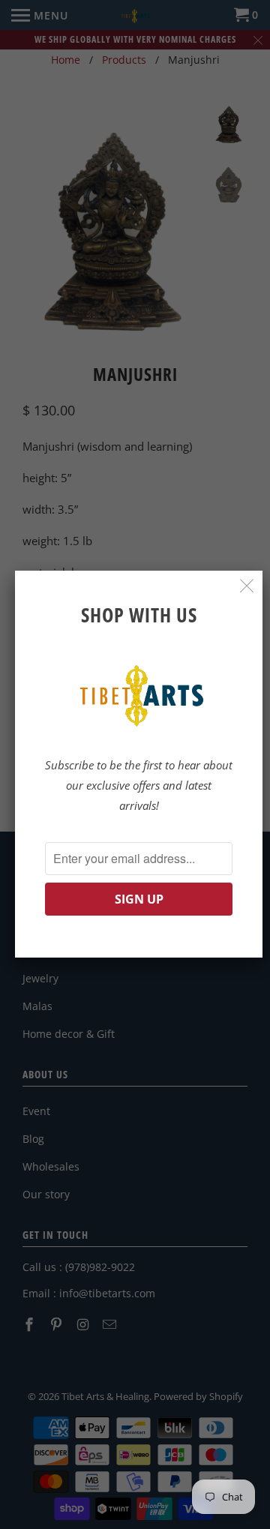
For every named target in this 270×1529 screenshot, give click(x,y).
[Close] (247, 586)
